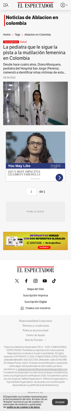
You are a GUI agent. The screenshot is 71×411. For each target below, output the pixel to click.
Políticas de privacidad (35, 330)
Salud (23, 42)
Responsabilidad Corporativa (35, 321)
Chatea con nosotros (37, 308)
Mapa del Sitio (35, 289)
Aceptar (60, 402)
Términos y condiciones (35, 325)
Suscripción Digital (35, 302)
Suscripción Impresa (35, 295)
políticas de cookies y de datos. (23, 407)
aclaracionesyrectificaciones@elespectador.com (42, 369)
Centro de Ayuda (35, 335)
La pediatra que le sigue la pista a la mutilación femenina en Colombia (34, 52)
